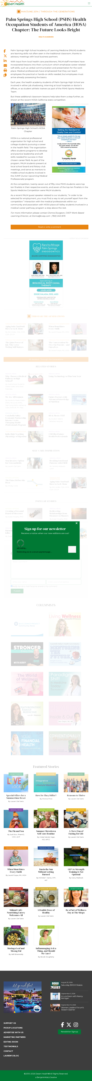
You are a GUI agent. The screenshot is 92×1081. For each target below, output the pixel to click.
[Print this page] (7, 70)
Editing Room (11, 1042)
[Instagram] (76, 1024)
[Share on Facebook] (7, 51)
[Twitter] (68, 1024)
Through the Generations (58, 11)
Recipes (16, 927)
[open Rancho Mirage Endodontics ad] (46, 273)
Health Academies (46, 37)
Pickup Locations (13, 1028)
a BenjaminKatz (46, 1077)
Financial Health (46, 848)
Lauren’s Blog (11, 1056)
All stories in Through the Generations (46, 359)
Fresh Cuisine (16, 889)
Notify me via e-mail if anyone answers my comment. (34, 586)
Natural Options (46, 810)
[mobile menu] (89, 3)
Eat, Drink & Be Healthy (46, 889)
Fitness (76, 848)
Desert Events (16, 774)
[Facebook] (62, 1024)
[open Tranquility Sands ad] (68, 139)
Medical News (16, 810)
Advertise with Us (13, 1032)
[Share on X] (7, 56)
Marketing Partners (15, 1037)
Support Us (10, 1023)
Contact (8, 1051)
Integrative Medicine (46, 774)
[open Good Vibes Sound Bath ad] (23, 1012)
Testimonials (11, 1046)
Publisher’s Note (76, 774)
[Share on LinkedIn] (7, 60)
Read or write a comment (49, 227)
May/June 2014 (30, 11)
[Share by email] (7, 65)
